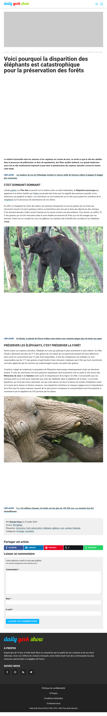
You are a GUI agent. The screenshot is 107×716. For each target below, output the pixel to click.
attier (36, 193)
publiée (13, 190)
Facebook (13, 548)
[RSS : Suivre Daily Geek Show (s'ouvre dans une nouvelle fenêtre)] (23, 672)
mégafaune (9, 200)
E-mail (9, 609)
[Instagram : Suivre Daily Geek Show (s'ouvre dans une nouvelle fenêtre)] (15, 672)
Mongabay (17, 525)
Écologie (20, 531)
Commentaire (12, 569)
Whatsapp (92, 548)
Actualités (29, 531)
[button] (101, 4)
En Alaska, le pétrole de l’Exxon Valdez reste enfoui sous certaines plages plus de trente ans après (59, 338)
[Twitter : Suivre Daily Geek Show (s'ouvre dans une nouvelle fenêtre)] (31, 672)
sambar (68, 528)
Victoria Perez (15, 522)
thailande (77, 528)
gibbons (56, 528)
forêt (28, 528)
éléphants (47, 528)
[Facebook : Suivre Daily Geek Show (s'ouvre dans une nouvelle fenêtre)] (7, 672)
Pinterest (52, 548)
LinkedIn (31, 548)
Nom (8, 598)
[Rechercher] (97, 4)
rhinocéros (20, 528)
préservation (36, 528)
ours (62, 528)
